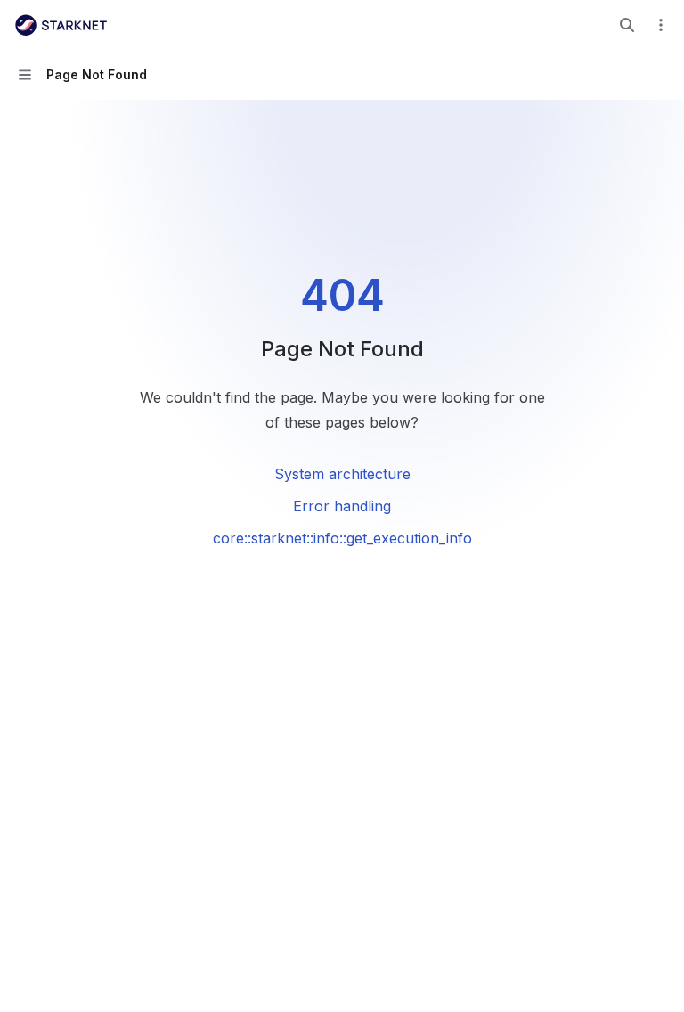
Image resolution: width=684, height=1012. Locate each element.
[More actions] (661, 24)
